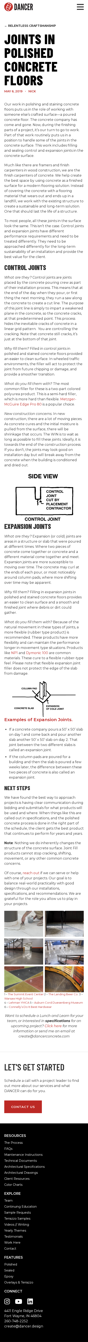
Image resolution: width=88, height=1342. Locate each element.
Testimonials (13, 1236)
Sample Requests (17, 1212)
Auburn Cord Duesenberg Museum (58, 1002)
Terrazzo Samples (17, 1218)
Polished (10, 1264)
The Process (13, 1143)
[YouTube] (18, 1302)
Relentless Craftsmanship (30, 26)
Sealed (9, 1270)
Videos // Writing (16, 1224)
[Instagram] (7, 1302)
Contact (10, 1248)
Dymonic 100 (37, 653)
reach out (31, 873)
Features (13, 1257)
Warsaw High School (18, 998)
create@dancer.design (23, 1326)
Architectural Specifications (24, 1167)
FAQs (8, 1149)
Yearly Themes (15, 1230)
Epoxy (8, 1276)
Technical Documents (20, 1161)
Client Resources (16, 1179)
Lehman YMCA (19, 1002)
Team (8, 1200)
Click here (53, 1026)
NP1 (14, 653)
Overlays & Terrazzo (18, 1282)
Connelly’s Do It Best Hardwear (30, 1007)
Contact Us (23, 1107)
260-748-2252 (16, 1321)
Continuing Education (20, 1206)
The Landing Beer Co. (63, 994)
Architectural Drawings (21, 1173)
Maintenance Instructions (23, 1155)
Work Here (12, 1242)
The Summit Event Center (26, 994)
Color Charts (13, 1185)
